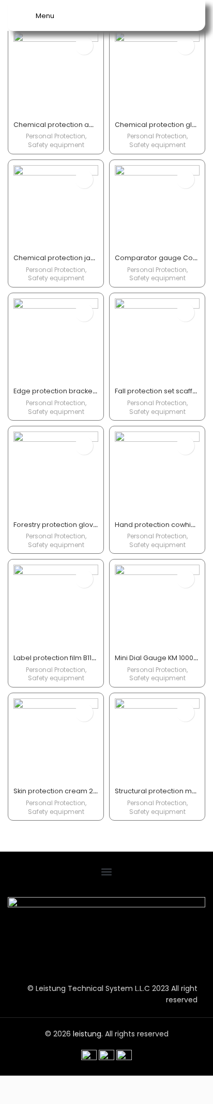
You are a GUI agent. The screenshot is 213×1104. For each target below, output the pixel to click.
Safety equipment (56, 145)
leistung (87, 1034)
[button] (106, 871)
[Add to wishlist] (84, 46)
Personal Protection (55, 136)
